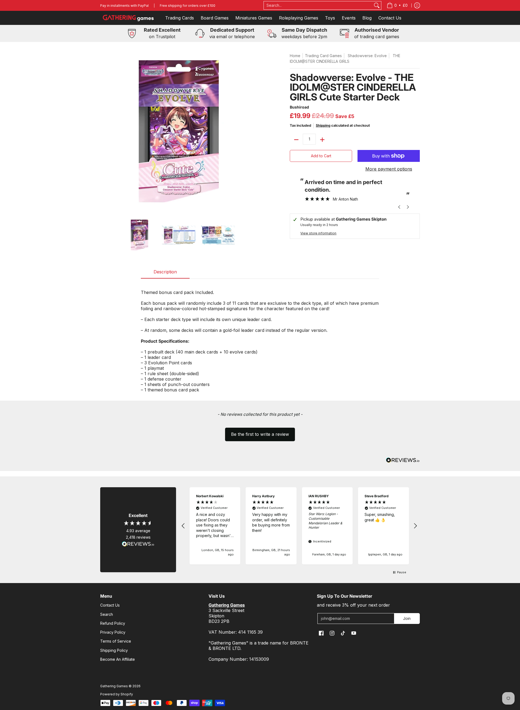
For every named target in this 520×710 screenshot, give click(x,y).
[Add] (322, 139)
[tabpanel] (260, 338)
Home (295, 55)
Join (407, 618)
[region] (299, 526)
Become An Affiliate (117, 659)
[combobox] (318, 5)
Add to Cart (321, 155)
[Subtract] (296, 139)
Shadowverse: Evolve (367, 55)
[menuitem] (397, 5)
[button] (260, 431)
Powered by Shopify (116, 694)
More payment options (388, 169)
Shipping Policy (114, 650)
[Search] (376, 5)
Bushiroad (299, 107)
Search (106, 614)
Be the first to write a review (260, 434)
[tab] (165, 273)
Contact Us (110, 605)
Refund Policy (112, 623)
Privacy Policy (112, 632)
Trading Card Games (323, 55)
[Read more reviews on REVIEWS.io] (138, 544)
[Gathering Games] (128, 18)
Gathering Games (114, 686)
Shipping (323, 125)
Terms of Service (115, 641)
